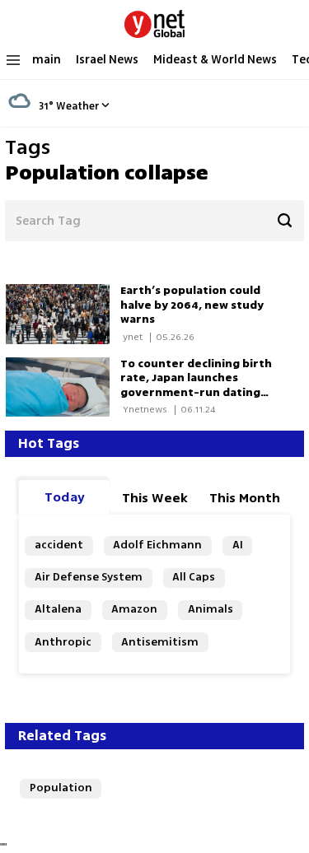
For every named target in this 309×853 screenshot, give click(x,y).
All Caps (193, 577)
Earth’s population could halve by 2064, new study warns (192, 305)
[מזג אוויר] (19, 115)
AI (237, 545)
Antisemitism (160, 642)
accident (59, 545)
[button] (105, 104)
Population (61, 788)
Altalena (58, 609)
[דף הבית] (154, 20)
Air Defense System (89, 577)
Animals (210, 609)
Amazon (134, 609)
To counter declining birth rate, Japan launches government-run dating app (196, 386)
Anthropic (63, 642)
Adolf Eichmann (157, 545)
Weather (77, 106)
